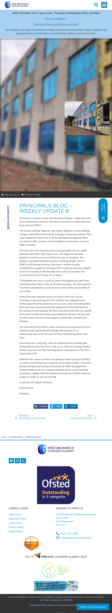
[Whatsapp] (23, 460)
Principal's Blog (32, 194)
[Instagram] (17, 460)
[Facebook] (11, 460)
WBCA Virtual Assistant (93, 606)
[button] (104, 5)
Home (4, 437)
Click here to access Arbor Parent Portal (56, 24)
